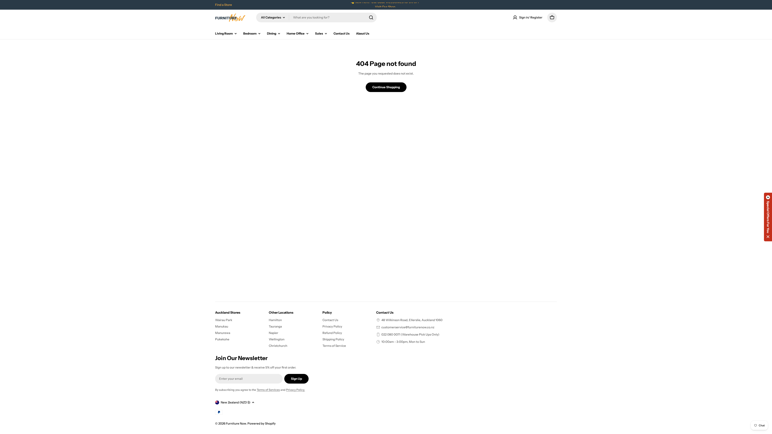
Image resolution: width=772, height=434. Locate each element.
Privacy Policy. (295, 390)
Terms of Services (268, 390)
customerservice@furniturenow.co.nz (407, 327)
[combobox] (316, 17)
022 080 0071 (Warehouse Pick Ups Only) (410, 334)
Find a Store (223, 5)
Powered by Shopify (261, 423)
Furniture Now (236, 423)
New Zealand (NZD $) (235, 402)
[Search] (371, 17)
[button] (768, 217)
